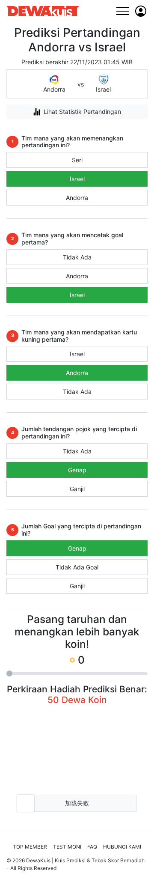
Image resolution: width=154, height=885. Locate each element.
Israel (77, 178)
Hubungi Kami (122, 846)
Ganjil (77, 488)
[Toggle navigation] (122, 11)
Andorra (77, 197)
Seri (77, 160)
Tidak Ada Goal (77, 567)
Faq (92, 846)
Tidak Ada (77, 257)
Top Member (30, 846)
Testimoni (67, 846)
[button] (141, 11)
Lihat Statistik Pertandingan (82, 111)
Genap (77, 470)
